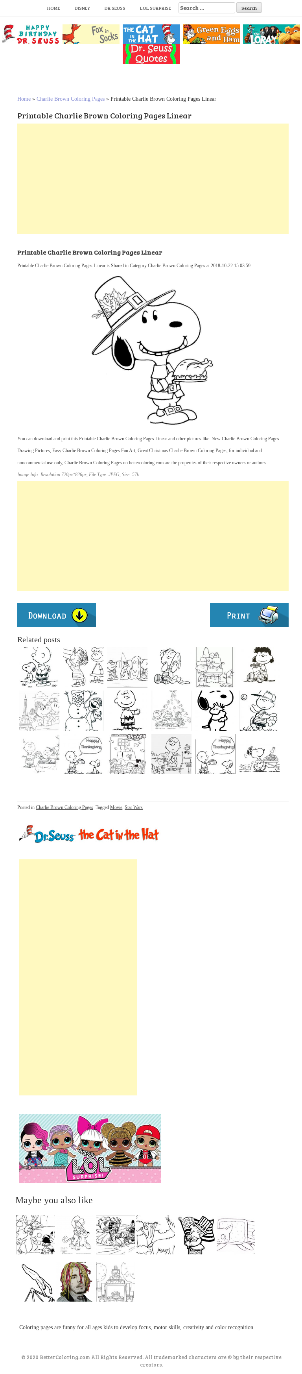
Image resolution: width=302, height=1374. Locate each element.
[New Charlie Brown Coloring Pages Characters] (171, 667)
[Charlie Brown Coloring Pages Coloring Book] (39, 710)
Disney (82, 8)
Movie (116, 807)
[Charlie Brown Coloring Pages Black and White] (83, 667)
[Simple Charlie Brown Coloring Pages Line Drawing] (127, 710)
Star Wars (134, 807)
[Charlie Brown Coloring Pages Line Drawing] (171, 710)
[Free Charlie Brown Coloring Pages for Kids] (215, 667)
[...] (37, 1236)
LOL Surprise (155, 8)
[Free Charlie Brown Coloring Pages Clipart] (259, 667)
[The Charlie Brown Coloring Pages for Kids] (259, 754)
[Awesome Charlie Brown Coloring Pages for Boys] (215, 754)
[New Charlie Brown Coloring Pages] (39, 667)
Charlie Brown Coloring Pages (71, 99)
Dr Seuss (115, 8)
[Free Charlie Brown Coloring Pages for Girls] (259, 710)
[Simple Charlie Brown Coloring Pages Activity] (83, 754)
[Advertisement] (153, 179)
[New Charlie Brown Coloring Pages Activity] (83, 710)
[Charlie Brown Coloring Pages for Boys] (171, 754)
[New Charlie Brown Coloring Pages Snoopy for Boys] (215, 710)
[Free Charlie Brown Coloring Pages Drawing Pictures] (127, 754)
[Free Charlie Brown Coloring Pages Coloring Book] (127, 667)
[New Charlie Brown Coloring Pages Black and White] (39, 754)
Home (53, 8)
